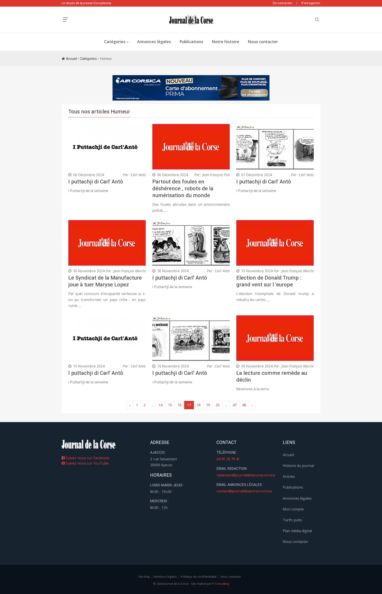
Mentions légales (165, 577)
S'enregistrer (310, 3)
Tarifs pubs (292, 520)
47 (235, 405)
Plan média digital (297, 530)
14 (160, 405)
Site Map (144, 577)
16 (179, 405)
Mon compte (293, 509)
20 (218, 405)
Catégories (114, 41)
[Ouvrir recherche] (65, 19)
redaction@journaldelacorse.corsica (245, 475)
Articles (289, 476)
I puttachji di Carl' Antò (95, 182)
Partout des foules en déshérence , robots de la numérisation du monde (182, 188)
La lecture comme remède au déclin (271, 376)
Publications (191, 41)
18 (199, 405)
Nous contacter (263, 41)
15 (170, 405)
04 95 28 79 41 (228, 459)
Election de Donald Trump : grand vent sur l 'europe (268, 281)
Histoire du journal (298, 465)
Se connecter (282, 3)
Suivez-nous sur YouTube (87, 463)
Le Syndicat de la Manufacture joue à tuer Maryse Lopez (105, 281)
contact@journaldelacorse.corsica (244, 491)
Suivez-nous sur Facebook (87, 457)
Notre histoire (225, 41)
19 (208, 405)
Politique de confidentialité (199, 577)
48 (244, 405)
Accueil (71, 58)
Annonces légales (154, 41)
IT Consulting (220, 584)
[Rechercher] (317, 19)
